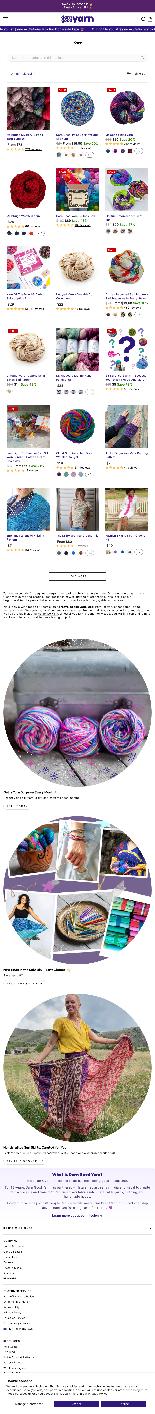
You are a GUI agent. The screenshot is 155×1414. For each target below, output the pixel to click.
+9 (138, 150)
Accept (76, 1404)
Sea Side (81, 392)
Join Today (17, 806)
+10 (40, 233)
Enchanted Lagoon (59, 155)
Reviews (8, 1273)
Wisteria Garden (123, 314)
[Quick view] (46, 126)
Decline (124, 1404)
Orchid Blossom (108, 552)
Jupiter (130, 151)
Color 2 (115, 231)
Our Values (10, 1257)
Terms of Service (14, 1317)
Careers (8, 1262)
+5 (89, 474)
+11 (90, 154)
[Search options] (143, 58)
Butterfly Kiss (130, 314)
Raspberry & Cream (66, 392)
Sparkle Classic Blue (73, 553)
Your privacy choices (16, 1323)
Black (66, 553)
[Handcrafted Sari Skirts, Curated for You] (77, 1068)
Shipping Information (16, 1301)
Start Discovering (25, 1161)
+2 (138, 551)
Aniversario (123, 151)
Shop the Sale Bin (24, 983)
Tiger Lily (31, 233)
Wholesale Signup (14, 1368)
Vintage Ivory (115, 314)
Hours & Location (14, 1246)
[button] (16, 149)
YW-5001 (73, 474)
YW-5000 (66, 474)
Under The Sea (17, 233)
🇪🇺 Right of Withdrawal (18, 1328)
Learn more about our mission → (77, 1215)
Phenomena (115, 552)
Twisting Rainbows (81, 155)
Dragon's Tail (66, 155)
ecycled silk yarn (74, 606)
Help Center (11, 1346)
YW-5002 (81, 474)
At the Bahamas (108, 314)
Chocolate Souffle (59, 392)
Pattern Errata (12, 1362)
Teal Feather (108, 151)
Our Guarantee (12, 1251)
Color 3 (123, 231)
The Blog (9, 1351)
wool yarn (95, 606)
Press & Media (12, 1267)
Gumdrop (73, 155)
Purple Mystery (24, 233)
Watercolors (59, 474)
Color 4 (130, 231)
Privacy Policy (98, 1393)
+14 (89, 552)
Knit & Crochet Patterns (18, 1357)
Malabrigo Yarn (48, 613)
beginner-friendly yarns (20, 600)
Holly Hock (115, 151)
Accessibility (11, 1307)
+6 (89, 391)
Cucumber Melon (73, 392)
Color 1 (108, 231)
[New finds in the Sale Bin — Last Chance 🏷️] (77, 890)
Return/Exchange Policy (18, 1296)
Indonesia (9, 233)
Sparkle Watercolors (81, 553)
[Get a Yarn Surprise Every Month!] (77, 713)
